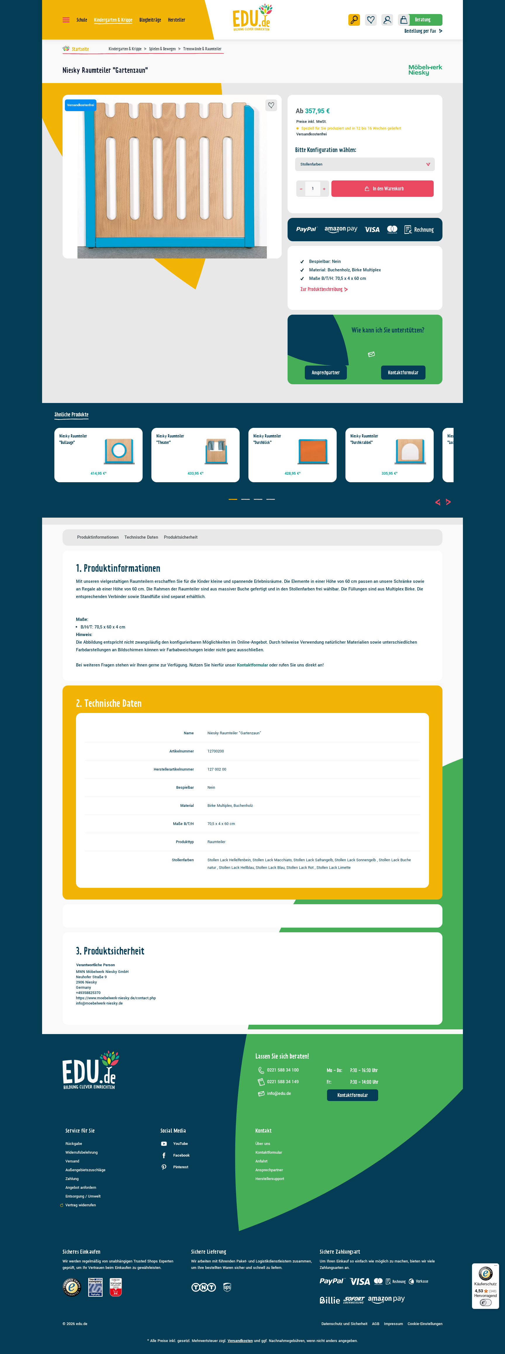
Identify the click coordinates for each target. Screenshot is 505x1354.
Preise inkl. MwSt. (311, 121)
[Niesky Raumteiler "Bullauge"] (119, 451)
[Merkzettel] (371, 20)
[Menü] (66, 20)
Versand (72, 1161)
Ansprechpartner (326, 372)
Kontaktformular (403, 372)
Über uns (262, 1143)
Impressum (393, 1324)
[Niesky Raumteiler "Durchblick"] (313, 451)
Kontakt (263, 1130)
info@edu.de (279, 1094)
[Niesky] (425, 72)
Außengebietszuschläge (85, 1170)
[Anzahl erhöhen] (324, 188)
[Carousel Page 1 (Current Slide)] (234, 500)
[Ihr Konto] (387, 20)
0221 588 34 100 (283, 1070)
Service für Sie (80, 1130)
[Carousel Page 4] (271, 500)
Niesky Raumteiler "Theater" (170, 439)
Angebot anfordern (80, 1187)
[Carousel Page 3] (259, 500)
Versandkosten (240, 1340)
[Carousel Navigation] (443, 502)
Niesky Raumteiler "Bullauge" (73, 439)
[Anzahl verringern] (301, 188)
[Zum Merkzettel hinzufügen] (271, 105)
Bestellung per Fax (420, 31)
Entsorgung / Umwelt (83, 1196)
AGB (375, 1324)
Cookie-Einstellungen (425, 1324)
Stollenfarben (311, 164)
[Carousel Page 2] (246, 500)
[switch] (486, 1302)
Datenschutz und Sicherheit (344, 1324)
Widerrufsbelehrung (81, 1152)
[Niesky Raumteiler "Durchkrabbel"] (410, 451)
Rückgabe (73, 1143)
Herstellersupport (269, 1178)
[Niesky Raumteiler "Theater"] (216, 451)
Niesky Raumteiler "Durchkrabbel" (364, 439)
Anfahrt (261, 1161)
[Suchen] (354, 20)
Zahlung (72, 1178)
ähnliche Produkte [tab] (71, 414)
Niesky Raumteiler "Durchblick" (267, 439)
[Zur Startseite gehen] (252, 17)
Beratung (422, 20)
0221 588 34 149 (283, 1082)
